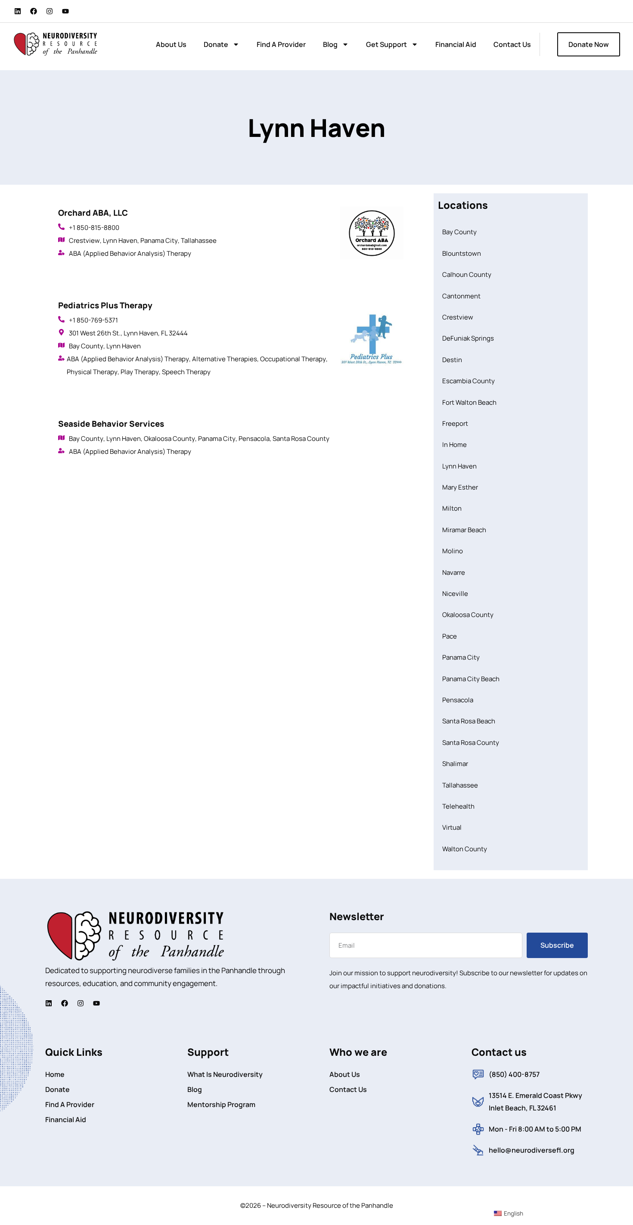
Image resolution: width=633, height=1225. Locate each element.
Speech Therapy (186, 371)
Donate (216, 44)
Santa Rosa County (301, 438)
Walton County (464, 848)
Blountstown (461, 253)
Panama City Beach (471, 678)
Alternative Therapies (224, 358)
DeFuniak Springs (468, 338)
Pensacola (254, 438)
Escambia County (468, 380)
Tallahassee (199, 240)
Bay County (86, 345)
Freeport (455, 423)
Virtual (452, 827)
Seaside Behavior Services (111, 423)
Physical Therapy (92, 371)
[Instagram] (49, 11)
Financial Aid (455, 44)
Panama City (159, 240)
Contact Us (512, 44)
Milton (452, 508)
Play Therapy (140, 371)
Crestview (84, 240)
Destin (452, 359)
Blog (330, 44)
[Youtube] (65, 11)
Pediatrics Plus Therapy (105, 305)
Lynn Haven (120, 240)
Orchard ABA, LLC (93, 212)
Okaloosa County (169, 438)
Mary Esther (460, 487)
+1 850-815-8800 (94, 227)
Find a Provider (281, 44)
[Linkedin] (18, 11)
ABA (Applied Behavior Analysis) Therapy (130, 253)
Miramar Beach (464, 529)
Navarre (453, 572)
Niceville (455, 593)
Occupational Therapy (293, 358)
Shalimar (455, 763)
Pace (449, 636)
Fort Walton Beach (469, 402)
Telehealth (458, 806)
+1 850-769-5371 (93, 320)
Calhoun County (466, 274)
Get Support (386, 44)
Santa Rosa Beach (468, 721)
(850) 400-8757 (514, 1074)
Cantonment (461, 296)
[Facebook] (33, 11)
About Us (171, 44)
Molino (452, 550)
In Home (454, 444)
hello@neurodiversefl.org (531, 1150)
